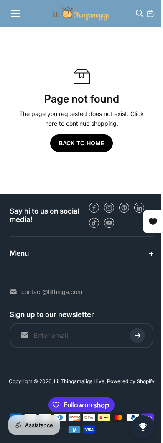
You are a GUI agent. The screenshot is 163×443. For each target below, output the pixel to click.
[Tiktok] (94, 223)
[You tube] (109, 223)
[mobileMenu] (15, 13)
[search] (139, 13)
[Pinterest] (124, 208)
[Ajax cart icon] (150, 13)
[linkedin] (139, 208)
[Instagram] (109, 208)
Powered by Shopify (129, 381)
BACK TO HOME (81, 143)
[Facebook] (94, 208)
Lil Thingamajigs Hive (77, 381)
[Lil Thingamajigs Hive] (81, 13)
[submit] (133, 335)
